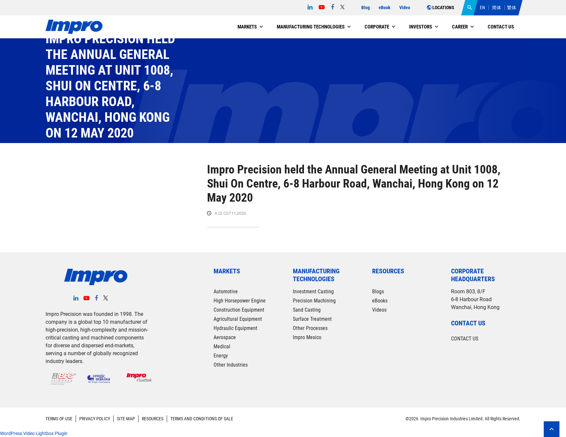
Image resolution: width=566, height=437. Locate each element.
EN (482, 7)
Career (460, 27)
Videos (379, 310)
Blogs (378, 291)
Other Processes (310, 328)
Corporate (377, 27)
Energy (221, 356)
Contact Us (501, 27)
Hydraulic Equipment (235, 328)
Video (404, 7)
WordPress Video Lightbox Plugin (33, 433)
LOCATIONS (442, 7)
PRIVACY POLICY (94, 418)
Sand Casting (307, 310)
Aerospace (225, 337)
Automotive (226, 291)
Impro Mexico (307, 337)
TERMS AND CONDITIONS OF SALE (201, 418)
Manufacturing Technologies (311, 27)
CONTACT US (464, 339)
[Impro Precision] (74, 27)
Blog (365, 7)
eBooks (379, 301)
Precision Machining (314, 301)
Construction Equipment (239, 310)
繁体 (511, 7)
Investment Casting (313, 291)
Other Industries (231, 365)
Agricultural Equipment (238, 319)
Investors (420, 27)
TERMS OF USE (59, 418)
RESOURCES (152, 418)
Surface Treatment (312, 319)
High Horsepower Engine (240, 301)
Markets (247, 27)
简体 (496, 7)
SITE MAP (126, 418)
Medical (222, 346)
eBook (384, 7)
